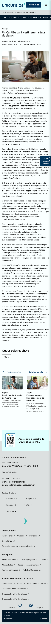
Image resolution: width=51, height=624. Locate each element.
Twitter (27, 505)
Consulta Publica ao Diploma (14, 589)
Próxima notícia (36, 372)
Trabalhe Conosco (30, 570)
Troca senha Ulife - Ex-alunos (14, 594)
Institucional (7, 536)
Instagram (29, 498)
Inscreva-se (34, 5)
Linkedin (9, 505)
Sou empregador (28, 560)
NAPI (43, 583)
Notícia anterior (14, 372)
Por (16, 41)
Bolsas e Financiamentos (28, 565)
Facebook (10, 498)
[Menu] (45, 5)
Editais (19, 583)
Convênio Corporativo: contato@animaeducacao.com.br (18, 483)
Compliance (7, 541)
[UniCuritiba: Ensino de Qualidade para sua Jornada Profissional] (14, 5)
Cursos (43, 560)
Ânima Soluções (9, 560)
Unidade (20, 536)
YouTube (10, 511)
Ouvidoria (33, 536)
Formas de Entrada (10, 570)
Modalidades (7, 565)
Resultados (32, 583)
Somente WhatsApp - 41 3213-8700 (20, 466)
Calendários (7, 583)
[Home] (3, 12)
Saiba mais (8, 619)
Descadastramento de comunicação (17, 546)
